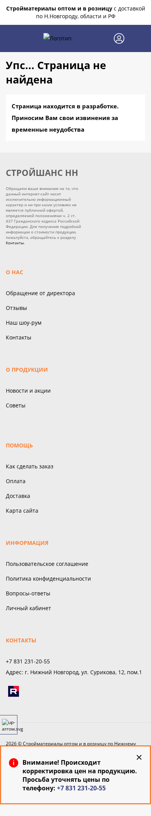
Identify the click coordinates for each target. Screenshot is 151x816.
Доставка (18, 495)
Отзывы (16, 307)
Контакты (15, 242)
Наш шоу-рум (23, 322)
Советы (16, 405)
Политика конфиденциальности (48, 578)
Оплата (16, 481)
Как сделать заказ (29, 466)
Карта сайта (22, 510)
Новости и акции (28, 390)
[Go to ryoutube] (13, 691)
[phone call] (101, 38)
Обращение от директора (40, 293)
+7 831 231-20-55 (81, 788)
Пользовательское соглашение (47, 563)
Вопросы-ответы (28, 593)
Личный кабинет (28, 608)
